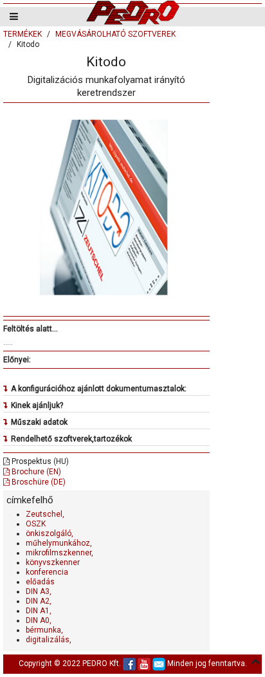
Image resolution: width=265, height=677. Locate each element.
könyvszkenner (53, 562)
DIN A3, (38, 591)
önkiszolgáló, (49, 533)
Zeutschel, (45, 514)
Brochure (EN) (35, 471)
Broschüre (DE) (38, 482)
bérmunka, (44, 630)
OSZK (36, 523)
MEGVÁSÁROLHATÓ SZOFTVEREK (115, 34)
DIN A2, (38, 601)
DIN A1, (38, 610)
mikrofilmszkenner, (59, 552)
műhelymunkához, (59, 543)
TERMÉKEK (22, 34)
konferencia (47, 572)
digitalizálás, (48, 639)
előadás (40, 581)
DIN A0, (38, 620)
